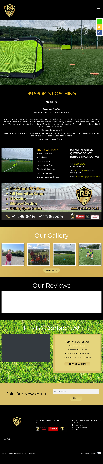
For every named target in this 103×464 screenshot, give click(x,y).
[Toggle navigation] (98, 10)
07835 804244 (80, 170)
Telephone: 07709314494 (78, 350)
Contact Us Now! (77, 364)
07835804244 (78, 425)
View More (51, 270)
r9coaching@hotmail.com (88, 177)
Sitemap (76, 429)
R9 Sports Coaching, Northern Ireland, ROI (87, 420)
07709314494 (78, 422)
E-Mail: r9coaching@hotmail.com (78, 353)
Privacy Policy (6, 439)
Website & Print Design (88, 453)
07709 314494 (80, 164)
